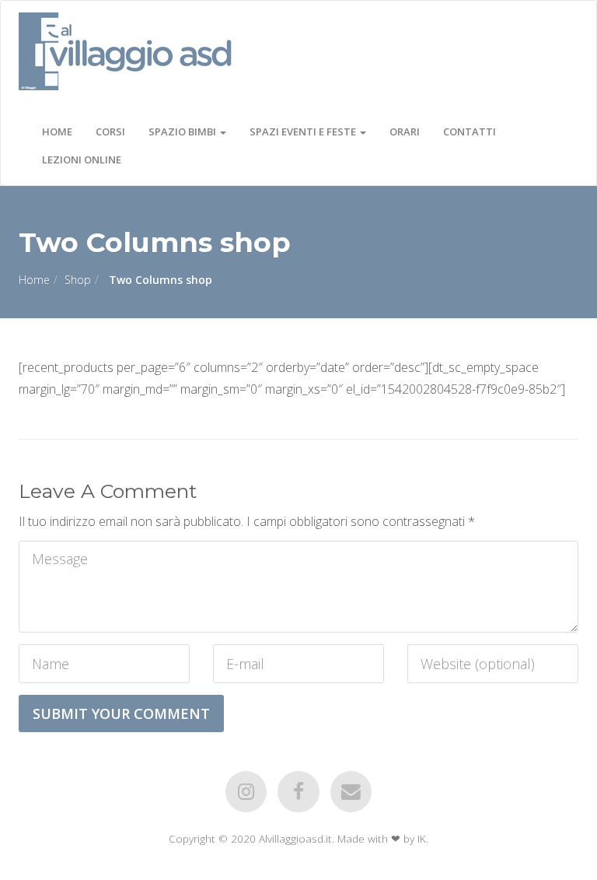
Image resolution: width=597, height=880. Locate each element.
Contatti (469, 131)
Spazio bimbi (183, 131)
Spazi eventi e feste (304, 131)
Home (57, 131)
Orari (404, 131)
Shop (78, 279)
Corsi (110, 131)
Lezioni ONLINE (81, 160)
